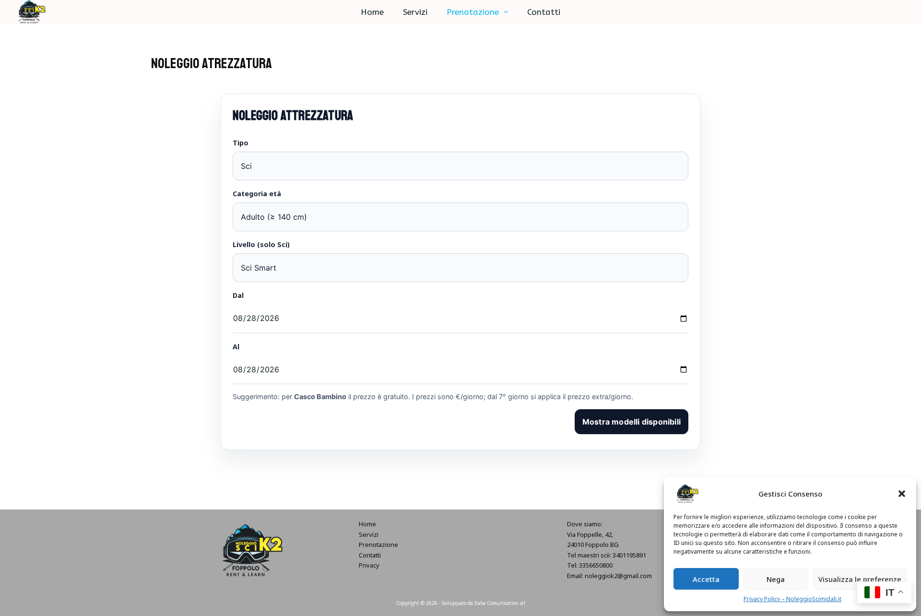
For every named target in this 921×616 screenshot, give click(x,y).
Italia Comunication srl (499, 603)
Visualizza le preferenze (859, 579)
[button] (902, 493)
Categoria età (257, 193)
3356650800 (596, 565)
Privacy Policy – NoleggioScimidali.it (792, 599)
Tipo (240, 142)
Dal (238, 295)
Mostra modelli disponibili (631, 421)
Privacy (369, 565)
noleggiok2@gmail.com (618, 575)
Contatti (543, 12)
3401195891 (629, 555)
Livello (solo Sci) (261, 244)
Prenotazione (473, 12)
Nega (776, 579)
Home (372, 12)
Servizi (415, 12)
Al (236, 346)
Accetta (706, 579)
